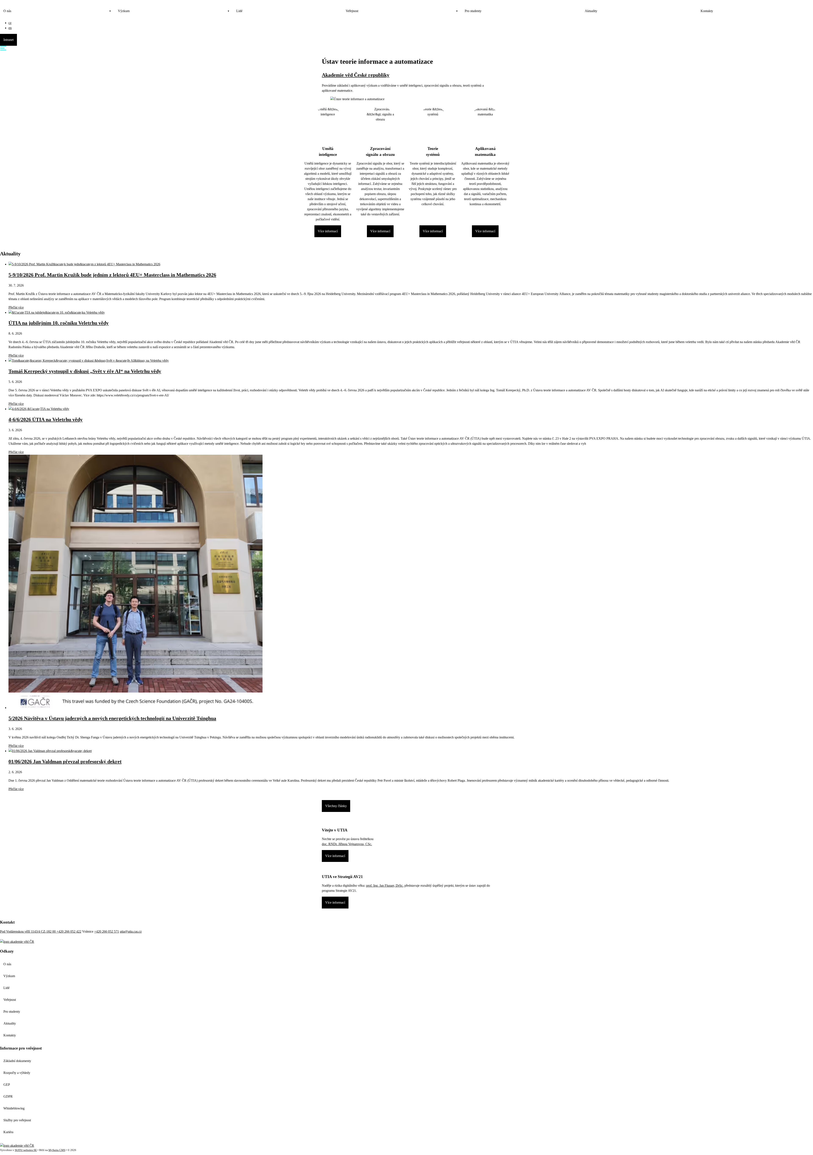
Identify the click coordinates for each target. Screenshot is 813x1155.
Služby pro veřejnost (17, 1120)
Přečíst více (16, 307)
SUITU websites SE (26, 1150)
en (10, 28)
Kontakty (707, 11)
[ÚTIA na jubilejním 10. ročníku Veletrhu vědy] (56, 312)
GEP (6, 1084)
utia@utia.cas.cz (131, 931)
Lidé (239, 11)
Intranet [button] (8, 40)
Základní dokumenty (17, 1061)
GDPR (8, 1096)
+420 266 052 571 (106, 931)
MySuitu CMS (56, 1150)
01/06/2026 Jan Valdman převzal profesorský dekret (65, 761)
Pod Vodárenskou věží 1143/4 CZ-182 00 (28, 931)
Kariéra (8, 1132)
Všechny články (336, 806)
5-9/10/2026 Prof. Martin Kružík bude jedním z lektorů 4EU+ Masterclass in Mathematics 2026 (112, 275)
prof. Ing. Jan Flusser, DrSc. (385, 885)
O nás (7, 11)
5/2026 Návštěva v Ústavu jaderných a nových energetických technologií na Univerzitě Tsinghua (112, 718)
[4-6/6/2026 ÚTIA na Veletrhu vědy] (38, 409)
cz (9, 23)
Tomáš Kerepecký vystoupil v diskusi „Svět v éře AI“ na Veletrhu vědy (84, 371)
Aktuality (591, 11)
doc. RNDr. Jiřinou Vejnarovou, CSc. (347, 844)
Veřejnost (352, 11)
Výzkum (124, 11)
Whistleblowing (14, 1108)
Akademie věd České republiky (355, 75)
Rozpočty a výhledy (16, 1073)
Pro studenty (473, 11)
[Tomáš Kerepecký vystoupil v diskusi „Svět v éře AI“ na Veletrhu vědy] (88, 360)
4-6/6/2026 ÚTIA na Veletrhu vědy (45, 419)
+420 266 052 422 (69, 931)
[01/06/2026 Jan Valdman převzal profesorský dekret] (50, 751)
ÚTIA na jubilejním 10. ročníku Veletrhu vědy (58, 323)
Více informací (328, 231)
